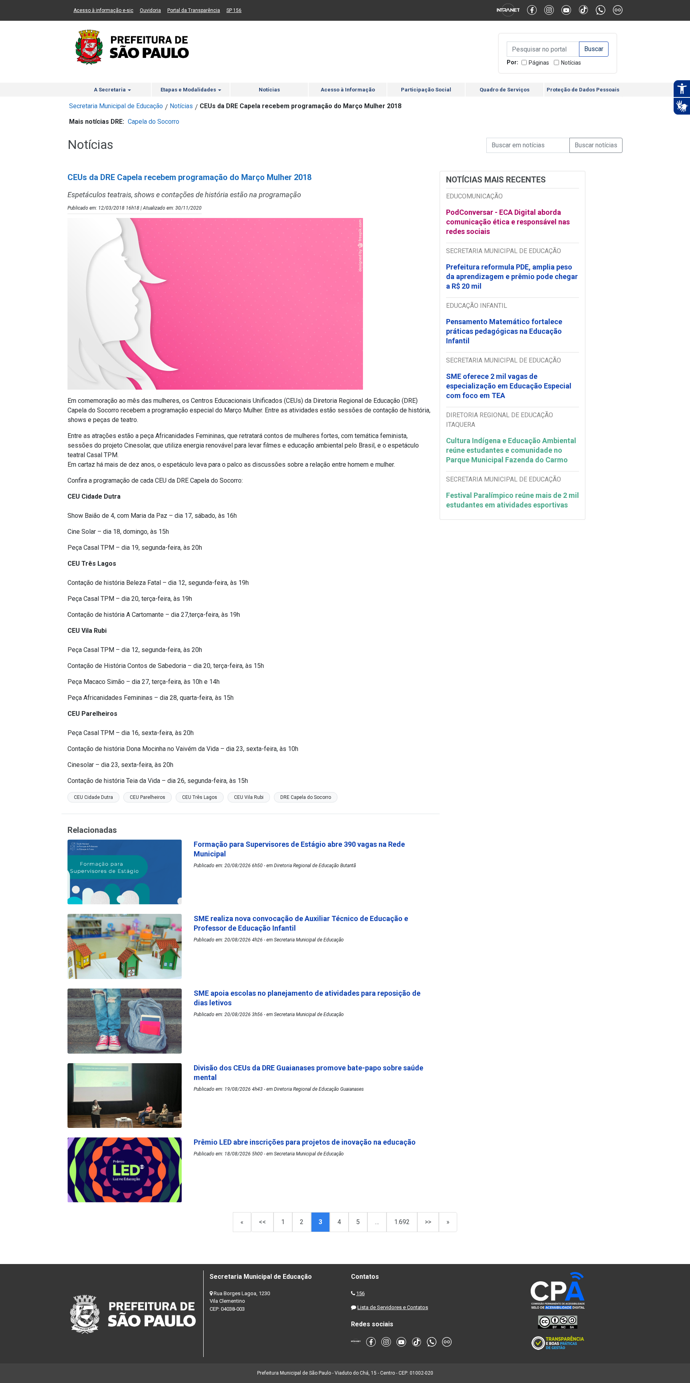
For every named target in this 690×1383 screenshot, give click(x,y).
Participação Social (426, 90)
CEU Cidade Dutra (93, 797)
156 (360, 1293)
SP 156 (234, 10)
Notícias (571, 62)
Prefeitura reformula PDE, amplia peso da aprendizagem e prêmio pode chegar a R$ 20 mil (512, 276)
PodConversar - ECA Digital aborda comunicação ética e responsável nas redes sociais (508, 222)
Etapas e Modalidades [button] (189, 90)
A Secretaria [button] (110, 90)
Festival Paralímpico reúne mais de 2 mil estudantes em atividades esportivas (512, 500)
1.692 (402, 1222)
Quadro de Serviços (504, 90)
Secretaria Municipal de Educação (116, 106)
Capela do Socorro (153, 121)
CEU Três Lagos (199, 797)
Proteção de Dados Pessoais (583, 90)
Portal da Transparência (193, 10)
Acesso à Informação (348, 90)
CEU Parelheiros (147, 797)
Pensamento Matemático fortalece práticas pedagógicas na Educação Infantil (504, 331)
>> (428, 1222)
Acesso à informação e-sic (103, 10)
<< (262, 1222)
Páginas (539, 62)
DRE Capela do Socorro (305, 797)
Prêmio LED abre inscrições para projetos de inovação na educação (305, 1142)
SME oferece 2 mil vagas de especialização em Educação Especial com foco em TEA (508, 386)
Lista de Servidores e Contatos (392, 1307)
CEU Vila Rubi (249, 797)
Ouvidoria (150, 10)
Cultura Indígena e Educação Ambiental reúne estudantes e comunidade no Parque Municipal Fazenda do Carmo (511, 450)
